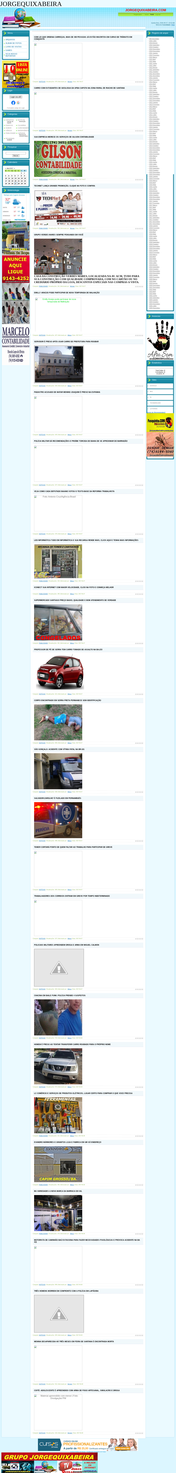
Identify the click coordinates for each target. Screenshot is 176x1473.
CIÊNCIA (9, 130)
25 (9, 183)
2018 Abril (152, 232)
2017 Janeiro (153, 201)
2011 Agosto (153, 67)
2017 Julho (152, 213)
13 (15, 178)
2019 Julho (152, 263)
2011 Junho (153, 63)
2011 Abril (152, 59)
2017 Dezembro (154, 224)
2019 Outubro (153, 269)
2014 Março (153, 131)
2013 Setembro (154, 119)
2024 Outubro (153, 302)
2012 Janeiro (153, 78)
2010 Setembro (154, 45)
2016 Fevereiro (154, 178)
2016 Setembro (154, 193)
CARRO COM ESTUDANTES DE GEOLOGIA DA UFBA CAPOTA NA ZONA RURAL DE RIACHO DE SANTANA (79, 88)
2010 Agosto (153, 43)
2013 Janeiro (153, 102)
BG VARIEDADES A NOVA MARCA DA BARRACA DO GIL (58, 1191)
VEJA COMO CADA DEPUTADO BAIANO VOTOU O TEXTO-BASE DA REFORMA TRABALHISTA (74, 491)
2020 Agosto (153, 283)
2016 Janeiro (153, 176)
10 (6, 178)
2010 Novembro (154, 49)
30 (25, 183)
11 (9, 178)
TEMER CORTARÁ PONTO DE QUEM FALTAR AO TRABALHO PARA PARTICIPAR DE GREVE (73, 847)
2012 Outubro (153, 96)
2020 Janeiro (153, 275)
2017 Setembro (154, 217)
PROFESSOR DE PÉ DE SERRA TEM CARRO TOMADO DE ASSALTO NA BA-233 (68, 650)
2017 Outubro (153, 219)
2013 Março (153, 106)
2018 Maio (152, 234)
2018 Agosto (153, 240)
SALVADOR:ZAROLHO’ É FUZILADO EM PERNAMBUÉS (57, 798)
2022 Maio (152, 289)
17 (6, 181)
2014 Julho (152, 139)
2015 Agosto (153, 166)
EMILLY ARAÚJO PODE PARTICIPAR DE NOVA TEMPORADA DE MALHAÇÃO (67, 293)
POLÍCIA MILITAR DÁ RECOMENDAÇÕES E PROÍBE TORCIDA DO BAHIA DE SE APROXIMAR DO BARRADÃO (80, 441)
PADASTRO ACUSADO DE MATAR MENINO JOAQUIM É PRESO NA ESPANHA (67, 392)
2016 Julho (152, 189)
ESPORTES (10, 120)
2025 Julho (152, 306)
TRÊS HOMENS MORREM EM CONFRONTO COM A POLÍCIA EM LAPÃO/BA (66, 1291)
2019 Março (153, 254)
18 (9, 181)
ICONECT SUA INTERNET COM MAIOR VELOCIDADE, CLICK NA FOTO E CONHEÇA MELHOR (74, 587)
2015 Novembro (154, 172)
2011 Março (153, 57)
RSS (173, 25)
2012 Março (153, 82)
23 (25, 181)
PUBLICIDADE (11, 133)
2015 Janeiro (153, 152)
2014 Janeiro (153, 127)
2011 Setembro (154, 69)
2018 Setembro (154, 242)
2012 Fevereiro (154, 80)
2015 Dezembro (154, 174)
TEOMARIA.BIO (155, 403)
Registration (138, 14)
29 (22, 183)
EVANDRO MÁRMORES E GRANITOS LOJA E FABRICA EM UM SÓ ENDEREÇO (67, 1142)
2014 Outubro (153, 145)
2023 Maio (152, 293)
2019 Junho (153, 261)
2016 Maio (152, 184)
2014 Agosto (153, 141)
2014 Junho (153, 137)
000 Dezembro (154, 39)
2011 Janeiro (153, 53)
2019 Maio (152, 258)
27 (15, 183)
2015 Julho (152, 164)
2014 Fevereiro (154, 129)
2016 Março (153, 180)
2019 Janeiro (153, 250)
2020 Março (153, 279)
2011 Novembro (154, 74)
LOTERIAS (153, 408)
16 (25, 178)
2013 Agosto (153, 117)
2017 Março (153, 205)
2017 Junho (153, 211)
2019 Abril (152, 256)
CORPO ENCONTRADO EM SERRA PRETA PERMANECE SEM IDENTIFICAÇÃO (67, 700)
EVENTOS (9, 125)
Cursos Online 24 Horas (77, 1451)
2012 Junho (153, 88)
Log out (157, 14)
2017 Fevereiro (154, 203)
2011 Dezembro (154, 76)
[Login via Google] (18, 103)
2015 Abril (152, 158)
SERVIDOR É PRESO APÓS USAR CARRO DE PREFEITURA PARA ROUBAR (66, 342)
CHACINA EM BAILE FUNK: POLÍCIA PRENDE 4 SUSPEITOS (60, 995)
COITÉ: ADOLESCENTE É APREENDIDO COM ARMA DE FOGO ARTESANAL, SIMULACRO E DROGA (77, 1390)
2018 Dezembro (154, 248)
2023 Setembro (154, 298)
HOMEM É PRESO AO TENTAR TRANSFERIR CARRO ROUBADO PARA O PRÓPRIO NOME (72, 1044)
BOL (151, 391)
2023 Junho (153, 295)
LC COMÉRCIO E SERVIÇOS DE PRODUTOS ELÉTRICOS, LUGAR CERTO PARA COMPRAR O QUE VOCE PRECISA (83, 1093)
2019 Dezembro (154, 273)
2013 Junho (153, 113)
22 (22, 181)
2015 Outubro (153, 170)
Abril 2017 (10, 168)
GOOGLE (153, 385)
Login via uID (16, 97)
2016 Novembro (154, 197)
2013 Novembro (154, 123)
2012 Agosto (153, 92)
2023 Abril (152, 291)
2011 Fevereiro (154, 55)
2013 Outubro (153, 121)
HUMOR (8, 128)
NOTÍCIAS (21, 120)
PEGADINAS (10, 138)
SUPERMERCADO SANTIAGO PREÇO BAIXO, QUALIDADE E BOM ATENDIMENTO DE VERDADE (75, 600)
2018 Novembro (154, 246)
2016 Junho (153, 187)
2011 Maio (152, 61)
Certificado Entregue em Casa (96, 1451)
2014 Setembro (154, 143)
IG (151, 397)
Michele (70, 81)
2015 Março (153, 156)
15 (22, 178)
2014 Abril (152, 133)
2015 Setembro (154, 168)
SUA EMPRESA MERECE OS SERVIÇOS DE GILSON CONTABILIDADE (64, 137)
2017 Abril (152, 207)
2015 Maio (152, 160)
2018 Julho (152, 238)
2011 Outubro (153, 71)
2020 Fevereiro (154, 277)
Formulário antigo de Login (16, 108)
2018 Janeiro (153, 226)
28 (19, 183)
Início (146, 14)
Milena (69, 335)
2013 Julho (152, 115)
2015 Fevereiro (154, 154)
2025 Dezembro (154, 308)
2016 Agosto (153, 191)
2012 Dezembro (154, 100)
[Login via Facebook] (13, 103)
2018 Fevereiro (154, 228)
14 (19, 178)
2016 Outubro (153, 195)
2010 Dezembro (154, 51)
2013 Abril (152, 108)
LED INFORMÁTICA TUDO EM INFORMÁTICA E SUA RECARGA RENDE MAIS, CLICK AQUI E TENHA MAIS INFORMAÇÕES (86, 540)
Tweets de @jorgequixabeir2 (155, 412)
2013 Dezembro (154, 125)
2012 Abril (152, 84)
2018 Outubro (153, 244)
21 (19, 181)
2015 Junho (153, 162)
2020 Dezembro (154, 285)
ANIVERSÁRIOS (23, 130)
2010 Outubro (153, 47)
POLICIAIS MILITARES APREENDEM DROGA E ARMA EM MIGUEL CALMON (66, 945)
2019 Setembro (154, 267)
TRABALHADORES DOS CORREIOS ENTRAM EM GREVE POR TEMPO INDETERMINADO (72, 896)
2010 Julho (152, 41)
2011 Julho (152, 65)
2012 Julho (152, 90)
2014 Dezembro (154, 150)
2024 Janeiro (153, 300)
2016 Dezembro (154, 199)
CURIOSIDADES (23, 128)
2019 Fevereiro (154, 252)
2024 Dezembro (154, 304)
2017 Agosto (153, 215)
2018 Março (153, 230)
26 (12, 183)
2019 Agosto (153, 265)
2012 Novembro (154, 98)
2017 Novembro (154, 221)
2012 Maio (152, 86)
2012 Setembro (154, 94)
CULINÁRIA (22, 125)
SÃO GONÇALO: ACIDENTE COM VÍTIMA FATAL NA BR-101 (59, 749)
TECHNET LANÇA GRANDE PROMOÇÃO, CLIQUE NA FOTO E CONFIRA (64, 186)
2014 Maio (152, 135)
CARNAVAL (21, 133)
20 (15, 181)
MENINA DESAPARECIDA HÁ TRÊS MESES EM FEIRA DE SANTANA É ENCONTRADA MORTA (74, 1342)
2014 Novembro (154, 148)
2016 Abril (152, 182)
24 (6, 183)
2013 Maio (152, 111)
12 (12, 178)
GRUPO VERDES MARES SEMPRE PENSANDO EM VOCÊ (58, 235)
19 (12, 181)
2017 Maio (152, 209)
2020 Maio (152, 281)
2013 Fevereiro (154, 104)
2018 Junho (153, 236)
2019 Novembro (154, 271)
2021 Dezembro (154, 287)
